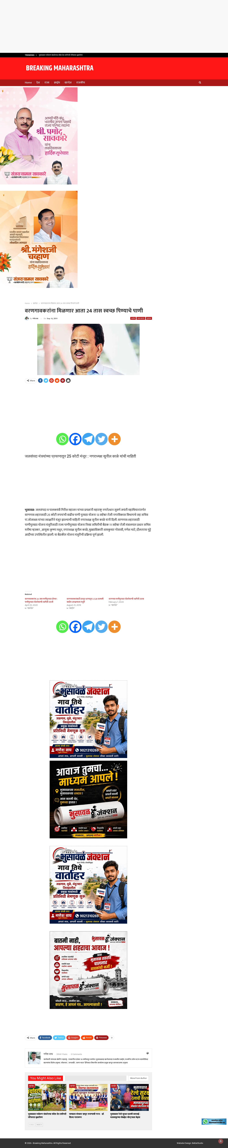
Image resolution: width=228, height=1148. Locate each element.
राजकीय (80, 82)
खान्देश (68, 82)
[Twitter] (101, 439)
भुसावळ (149, 318)
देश (38, 82)
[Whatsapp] (62, 439)
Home (28, 82)
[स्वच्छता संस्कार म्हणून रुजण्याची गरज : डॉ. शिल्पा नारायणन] (88, 1097)
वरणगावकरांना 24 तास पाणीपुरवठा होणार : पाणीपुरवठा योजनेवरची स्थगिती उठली (41, 600)
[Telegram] (88, 439)
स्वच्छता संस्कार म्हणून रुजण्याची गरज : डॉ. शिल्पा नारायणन (58, 55)
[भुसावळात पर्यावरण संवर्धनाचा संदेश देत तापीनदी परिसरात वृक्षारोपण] (47, 1097)
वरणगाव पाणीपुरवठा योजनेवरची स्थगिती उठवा (126, 599)
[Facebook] (75, 439)
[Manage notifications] (220, 1141)
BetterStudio (197, 1143)
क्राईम (57, 82)
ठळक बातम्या (140, 318)
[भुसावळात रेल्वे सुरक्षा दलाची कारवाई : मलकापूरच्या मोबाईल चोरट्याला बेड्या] (129, 1097)
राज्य (47, 82)
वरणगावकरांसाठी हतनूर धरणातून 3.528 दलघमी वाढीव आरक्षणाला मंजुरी (85, 600)
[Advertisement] (114, 26)
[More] (114, 439)
